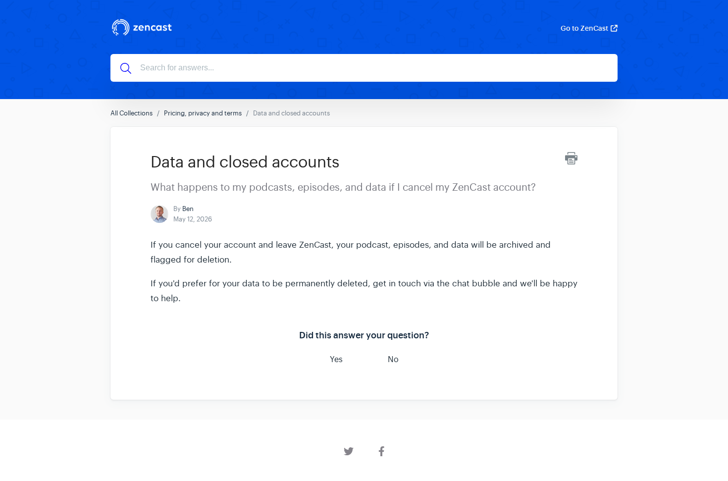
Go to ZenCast (584, 28)
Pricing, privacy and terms (203, 113)
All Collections (131, 113)
